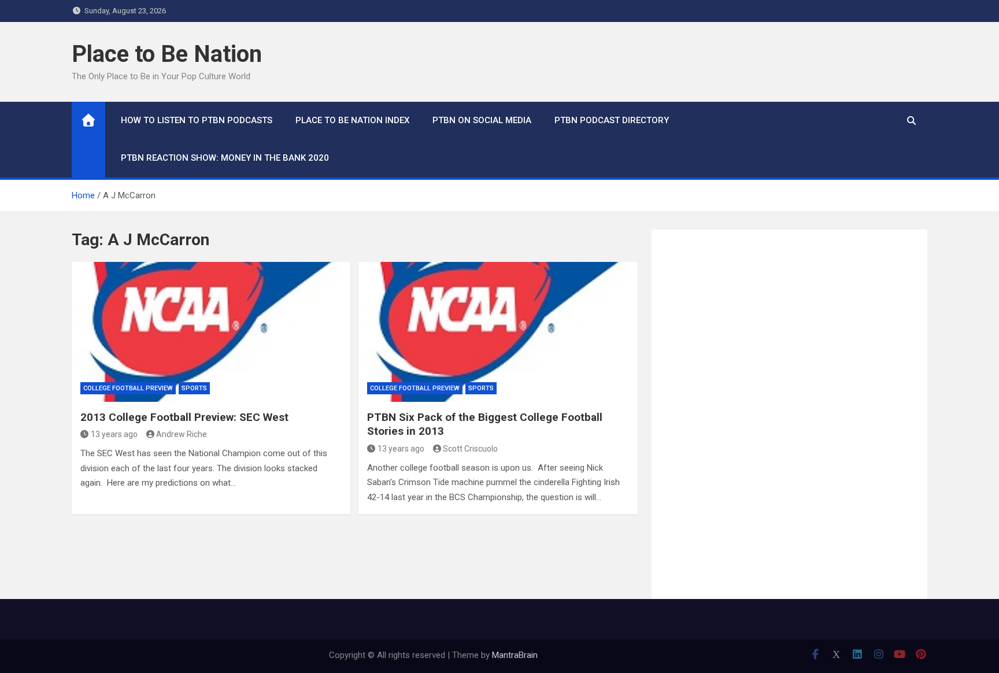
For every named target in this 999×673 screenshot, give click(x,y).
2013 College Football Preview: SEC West (184, 417)
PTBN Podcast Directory (611, 120)
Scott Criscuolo (470, 448)
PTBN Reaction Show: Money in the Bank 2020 (225, 158)
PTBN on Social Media (481, 120)
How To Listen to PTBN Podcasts (196, 120)
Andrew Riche (181, 434)
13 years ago (114, 434)
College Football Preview (128, 388)
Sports (194, 388)
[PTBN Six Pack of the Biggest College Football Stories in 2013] (497, 331)
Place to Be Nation (167, 54)
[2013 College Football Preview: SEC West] (211, 331)
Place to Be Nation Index (352, 120)
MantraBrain (515, 655)
